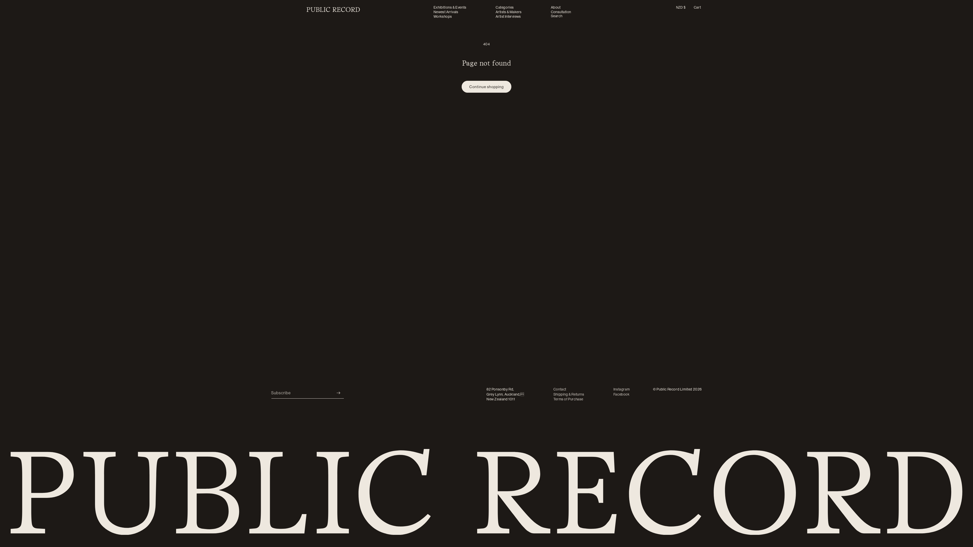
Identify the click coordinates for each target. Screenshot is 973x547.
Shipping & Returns (568, 394)
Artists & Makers (508, 12)
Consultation (561, 12)
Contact (559, 389)
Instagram (621, 389)
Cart (697, 7)
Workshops (443, 16)
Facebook (621, 394)
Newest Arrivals (446, 12)
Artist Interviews (508, 16)
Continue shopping (486, 86)
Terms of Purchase (568, 399)
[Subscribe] (338, 393)
